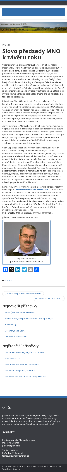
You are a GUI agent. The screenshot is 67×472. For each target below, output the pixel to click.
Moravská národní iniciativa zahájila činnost (25, 376)
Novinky (8, 280)
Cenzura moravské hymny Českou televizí (24, 352)
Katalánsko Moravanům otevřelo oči (22, 364)
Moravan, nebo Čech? (15, 330)
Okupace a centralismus (16, 336)
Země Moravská (12, 358)
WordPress (7, 469)
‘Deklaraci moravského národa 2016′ (31, 189)
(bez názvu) (10, 324)
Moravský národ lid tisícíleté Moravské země (28, 466)
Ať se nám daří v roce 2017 (48, 298)
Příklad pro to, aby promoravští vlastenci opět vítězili (29, 318)
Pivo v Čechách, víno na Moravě (19, 312)
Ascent (17, 469)
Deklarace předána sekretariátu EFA (23, 293)
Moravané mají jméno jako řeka (20, 370)
